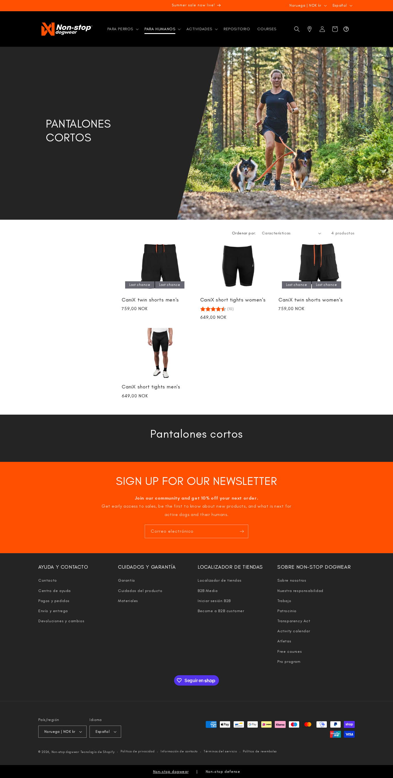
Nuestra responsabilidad (300, 590)
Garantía (126, 580)
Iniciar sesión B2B (214, 600)
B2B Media (208, 590)
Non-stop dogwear (65, 752)
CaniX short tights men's (151, 387)
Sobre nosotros (291, 580)
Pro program (289, 661)
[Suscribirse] (241, 531)
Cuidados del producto (140, 590)
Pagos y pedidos (54, 600)
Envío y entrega (53, 610)
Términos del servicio (220, 751)
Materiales (128, 600)
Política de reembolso (260, 751)
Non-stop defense (223, 771)
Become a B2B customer (221, 610)
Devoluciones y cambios (61, 620)
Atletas (284, 641)
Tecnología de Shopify (98, 752)
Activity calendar (293, 631)
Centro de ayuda (54, 590)
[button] (122, 29)
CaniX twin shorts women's (310, 300)
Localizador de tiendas (219, 580)
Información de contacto (179, 751)
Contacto (47, 580)
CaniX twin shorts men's (150, 300)
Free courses (289, 651)
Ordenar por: (244, 233)
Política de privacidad (137, 751)
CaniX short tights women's (233, 300)
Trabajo (284, 600)
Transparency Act (293, 620)
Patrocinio (287, 610)
